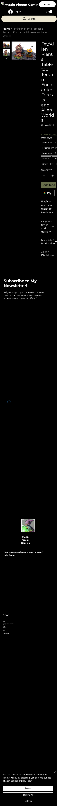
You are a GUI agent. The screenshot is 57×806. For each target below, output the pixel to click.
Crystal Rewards (6, 633)
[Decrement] (43, 175)
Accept (28, 788)
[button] (49, 11)
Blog (4, 626)
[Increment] (53, 175)
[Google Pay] (48, 193)
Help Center (9, 555)
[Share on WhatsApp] (55, 266)
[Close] (52, 774)
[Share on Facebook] (43, 266)
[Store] (49, 622)
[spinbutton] (48, 175)
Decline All (28, 794)
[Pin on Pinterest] (49, 266)
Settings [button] (28, 800)
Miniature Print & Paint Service (8, 623)
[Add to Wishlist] (32, 46)
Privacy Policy (25, 780)
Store (4, 621)
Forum (4, 627)
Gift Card (4, 624)
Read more (47, 212)
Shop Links (5, 632)
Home (6, 28)
